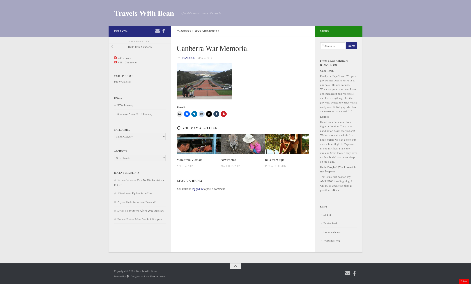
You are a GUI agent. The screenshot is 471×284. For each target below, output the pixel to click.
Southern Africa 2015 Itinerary (135, 114)
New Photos (228, 160)
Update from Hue (142, 193)
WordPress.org (331, 240)
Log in (327, 214)
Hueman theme (157, 276)
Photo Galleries (123, 81)
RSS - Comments (127, 62)
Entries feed (330, 223)
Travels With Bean (144, 12)
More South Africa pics (148, 219)
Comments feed (332, 232)
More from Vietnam (189, 160)
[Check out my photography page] (163, 31)
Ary (119, 202)
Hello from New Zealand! (141, 202)
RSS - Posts (124, 58)
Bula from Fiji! (274, 160)
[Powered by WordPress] (128, 276)
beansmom (188, 58)
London (324, 117)
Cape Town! (327, 71)
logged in (197, 189)
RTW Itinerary (125, 105)
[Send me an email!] (157, 31)
